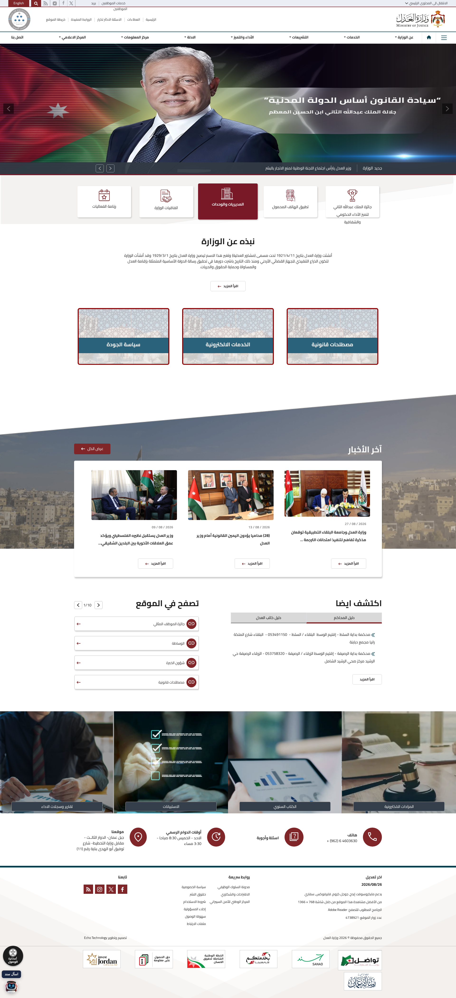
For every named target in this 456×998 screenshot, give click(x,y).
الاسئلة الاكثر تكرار (109, 19)
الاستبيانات (171, 806)
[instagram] (54, 3)
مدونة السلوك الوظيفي (234, 887)
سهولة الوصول (195, 916)
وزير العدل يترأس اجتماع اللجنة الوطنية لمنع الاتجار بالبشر (308, 168)
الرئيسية (150, 19)
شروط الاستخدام (194, 901)
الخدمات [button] (353, 37)
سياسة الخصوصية (194, 887)
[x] (112, 890)
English (19, 3)
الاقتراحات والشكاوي (235, 894)
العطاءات (133, 19)
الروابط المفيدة (81, 19)
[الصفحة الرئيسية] (429, 37)
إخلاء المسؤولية (195, 909)
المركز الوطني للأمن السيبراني (230, 901)
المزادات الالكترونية (399, 806)
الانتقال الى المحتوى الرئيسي (428, 3)
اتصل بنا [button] (17, 37)
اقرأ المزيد (351, 563)
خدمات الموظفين (113, 3)
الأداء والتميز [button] (244, 37)
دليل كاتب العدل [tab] (268, 617)
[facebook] (63, 3)
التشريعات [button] (300, 37)
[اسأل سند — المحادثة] (11, 986)
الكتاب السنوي (285, 806)
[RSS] (45, 3)
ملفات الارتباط (196, 923)
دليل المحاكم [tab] (344, 617)
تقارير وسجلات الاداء (57, 806)
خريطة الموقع (55, 19)
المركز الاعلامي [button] (74, 37)
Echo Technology (95, 938)
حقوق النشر (198, 894)
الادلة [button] (191, 37)
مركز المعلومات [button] (136, 37)
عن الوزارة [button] (405, 37)
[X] (71, 3)
